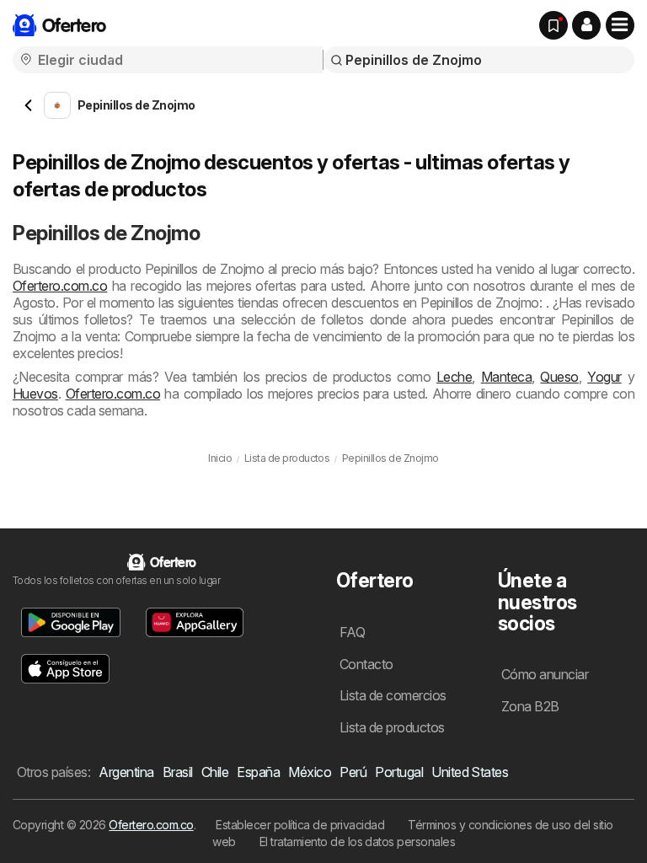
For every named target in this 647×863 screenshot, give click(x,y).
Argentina (126, 772)
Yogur (604, 376)
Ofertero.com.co (60, 285)
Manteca (506, 376)
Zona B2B (530, 706)
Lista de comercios (393, 695)
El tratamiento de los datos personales (357, 841)
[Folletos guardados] (553, 25)
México (309, 772)
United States (469, 772)
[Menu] (620, 25)
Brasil (178, 772)
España (258, 772)
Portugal (399, 772)
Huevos (35, 393)
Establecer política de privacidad (300, 824)
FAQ (352, 632)
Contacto (366, 664)
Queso (559, 376)
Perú (353, 772)
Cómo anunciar (544, 674)
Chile (214, 772)
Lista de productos (392, 727)
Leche (454, 376)
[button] (586, 25)
